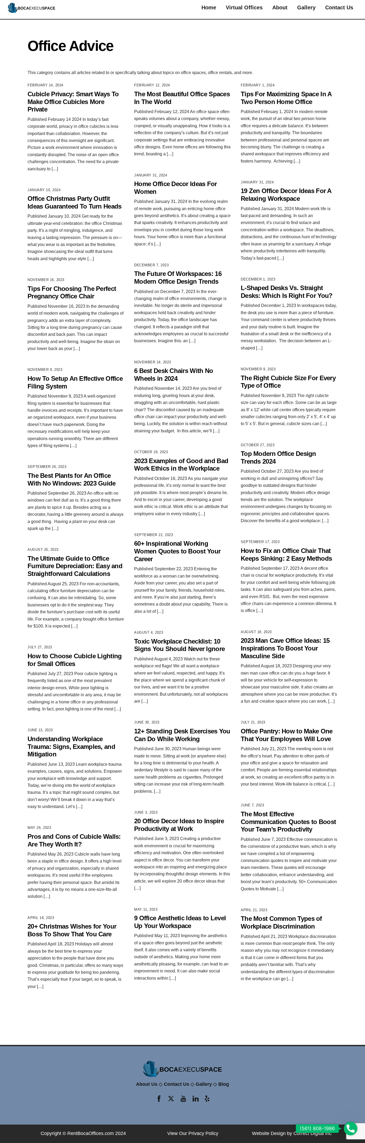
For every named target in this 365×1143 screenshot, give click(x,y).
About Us (146, 1084)
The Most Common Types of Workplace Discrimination (281, 922)
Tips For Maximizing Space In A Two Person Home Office (286, 97)
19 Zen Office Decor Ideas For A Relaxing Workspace (286, 194)
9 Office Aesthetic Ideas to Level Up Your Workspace (180, 921)
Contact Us (339, 7)
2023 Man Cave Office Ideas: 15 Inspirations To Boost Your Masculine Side (285, 648)
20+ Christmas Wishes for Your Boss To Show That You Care (72, 930)
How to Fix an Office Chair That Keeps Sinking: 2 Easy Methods (286, 554)
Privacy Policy (203, 1133)
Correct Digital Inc (312, 1133)
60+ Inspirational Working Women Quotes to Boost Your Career (177, 551)
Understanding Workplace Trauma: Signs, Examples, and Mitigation (71, 746)
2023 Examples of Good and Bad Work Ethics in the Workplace (181, 464)
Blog (223, 1084)
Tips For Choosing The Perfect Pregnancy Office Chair (72, 292)
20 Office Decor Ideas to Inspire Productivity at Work (179, 824)
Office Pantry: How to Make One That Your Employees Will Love (286, 735)
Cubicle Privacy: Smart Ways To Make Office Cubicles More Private (73, 101)
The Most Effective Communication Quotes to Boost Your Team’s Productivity (288, 821)
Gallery (306, 7)
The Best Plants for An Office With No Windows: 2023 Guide (72, 479)
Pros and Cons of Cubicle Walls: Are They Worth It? (74, 840)
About (280, 7)
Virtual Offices (244, 7)
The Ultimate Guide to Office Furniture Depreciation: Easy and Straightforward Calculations (75, 566)
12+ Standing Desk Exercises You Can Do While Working (182, 735)
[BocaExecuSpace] (31, 12)
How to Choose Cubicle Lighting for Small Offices (75, 659)
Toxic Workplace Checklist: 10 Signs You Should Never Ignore (179, 645)
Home (208, 7)
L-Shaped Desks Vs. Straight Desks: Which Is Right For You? (286, 291)
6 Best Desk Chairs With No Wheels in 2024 (173, 374)
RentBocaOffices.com (90, 1133)
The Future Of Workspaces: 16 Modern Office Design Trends (178, 277)
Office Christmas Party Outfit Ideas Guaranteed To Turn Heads (74, 202)
